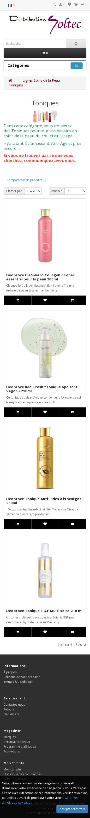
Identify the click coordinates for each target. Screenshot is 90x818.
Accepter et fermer (72, 809)
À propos (10, 672)
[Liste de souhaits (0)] (69, 5)
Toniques (16, 85)
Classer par (14, 191)
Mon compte (12, 769)
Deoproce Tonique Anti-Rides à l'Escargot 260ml (43, 500)
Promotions (12, 751)
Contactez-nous (14, 705)
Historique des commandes (23, 774)
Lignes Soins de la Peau (41, 80)
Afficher (56, 191)
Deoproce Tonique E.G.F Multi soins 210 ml (44, 610)
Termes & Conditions (18, 682)
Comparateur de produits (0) (26, 180)
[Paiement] (82, 5)
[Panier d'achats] (76, 5)
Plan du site (11, 714)
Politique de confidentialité (22, 677)
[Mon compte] (62, 5)
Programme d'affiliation (20, 747)
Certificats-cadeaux (17, 742)
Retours (9, 709)
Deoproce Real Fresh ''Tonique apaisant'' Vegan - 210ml (42, 388)
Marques (10, 737)
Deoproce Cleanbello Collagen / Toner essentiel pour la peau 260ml (40, 277)
